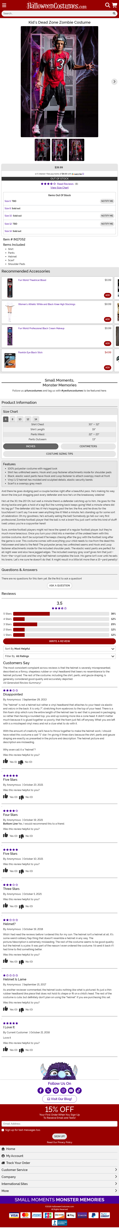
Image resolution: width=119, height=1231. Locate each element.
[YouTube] (71, 1090)
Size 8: (8, 208)
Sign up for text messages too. (23, 1129)
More (5, 1191)
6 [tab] (6, 419)
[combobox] (56, 13)
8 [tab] (12, 419)
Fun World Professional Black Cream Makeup (41, 328)
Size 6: (8, 201)
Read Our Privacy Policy (59, 1142)
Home (10, 1149)
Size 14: (8, 231)
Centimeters (88, 446)
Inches (30, 446)
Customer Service (15, 1170)
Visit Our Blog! (61, 1099)
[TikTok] (78, 1090)
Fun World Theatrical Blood (32, 280)
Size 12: (8, 224)
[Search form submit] (114, 13)
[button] (115, 5)
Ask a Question (59, 585)
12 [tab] (28, 419)
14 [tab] (36, 419)
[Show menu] (4, 5)
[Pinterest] (56, 1090)
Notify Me (107, 201)
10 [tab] (20, 419)
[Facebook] (40, 1090)
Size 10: (8, 215)
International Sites (15, 1184)
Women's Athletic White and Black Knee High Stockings (46, 304)
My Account (14, 1156)
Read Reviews (65, 183)
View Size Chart (60, 187)
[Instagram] (63, 1090)
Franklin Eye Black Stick (30, 352)
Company (9, 1177)
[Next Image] (114, 82)
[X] (48, 1090)
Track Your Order (18, 1163)
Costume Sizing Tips (59, 453)
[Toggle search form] (107, 5)
